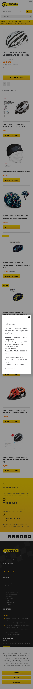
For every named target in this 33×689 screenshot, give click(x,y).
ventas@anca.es (18, 344)
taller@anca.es (10, 349)
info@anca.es (9, 340)
